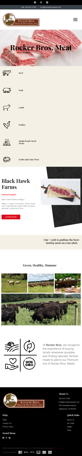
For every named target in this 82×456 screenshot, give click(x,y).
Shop (69, 430)
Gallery (69, 427)
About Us (70, 420)
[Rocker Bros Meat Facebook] (35, 2)
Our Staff (70, 423)
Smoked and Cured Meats (27, 142)
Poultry (22, 125)
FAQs (5, 420)
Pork (21, 90)
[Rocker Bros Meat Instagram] (41, 2)
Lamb (21, 107)
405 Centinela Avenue (67, 405)
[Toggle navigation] (75, 19)
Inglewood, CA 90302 (67, 409)
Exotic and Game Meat (29, 159)
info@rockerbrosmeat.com (69, 402)
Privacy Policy (8, 427)
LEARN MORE (11, 217)
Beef (21, 73)
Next (76, 51)
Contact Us (7, 423)
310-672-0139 (64, 398)
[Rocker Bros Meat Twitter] (47, 2)
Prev (5, 51)
